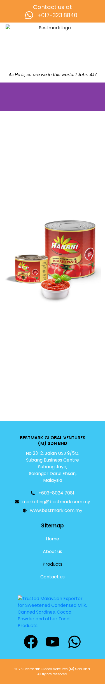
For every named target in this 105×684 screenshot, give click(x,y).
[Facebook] (31, 642)
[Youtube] (53, 642)
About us (52, 551)
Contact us (52, 577)
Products (52, 564)
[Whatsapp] (74, 642)
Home (52, 539)
